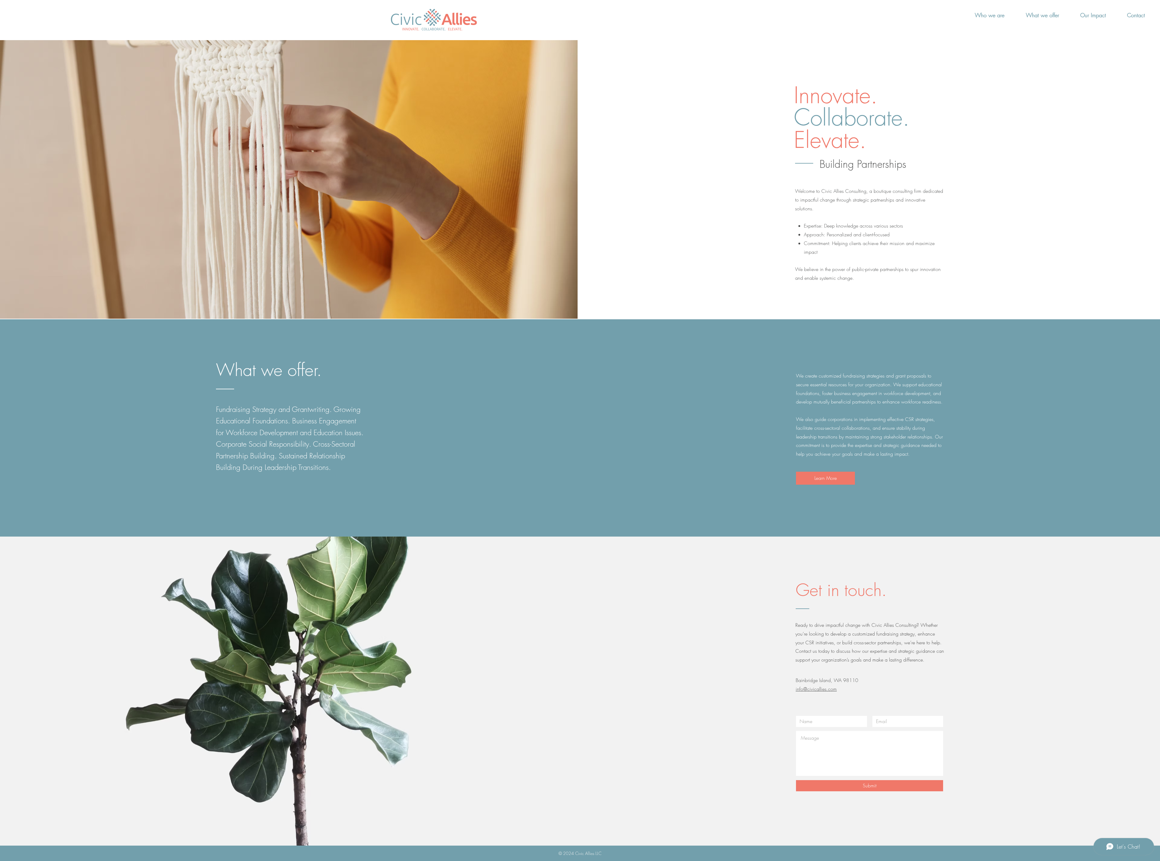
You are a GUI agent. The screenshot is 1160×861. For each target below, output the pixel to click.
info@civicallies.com (816, 689)
